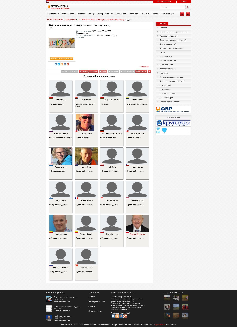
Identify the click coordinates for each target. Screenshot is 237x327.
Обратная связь (95, 311)
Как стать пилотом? (168, 44)
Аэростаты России (167, 69)
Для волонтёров (166, 98)
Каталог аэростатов (168, 61)
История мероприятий (169, 36)
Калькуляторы (168, 14)
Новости (163, 28)
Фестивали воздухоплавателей (173, 40)
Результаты (142, 71)
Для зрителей (165, 85)
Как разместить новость (170, 102)
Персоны (64, 14)
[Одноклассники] (62, 64)
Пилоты (94, 71)
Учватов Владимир (137, 234)
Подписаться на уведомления (61, 58)
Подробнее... (145, 67)
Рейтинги (109, 14)
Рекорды (91, 14)
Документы (145, 14)
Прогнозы (156, 14)
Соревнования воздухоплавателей (174, 32)
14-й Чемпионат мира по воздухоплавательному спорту (80, 25)
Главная (91, 297)
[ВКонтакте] (56, 64)
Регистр (100, 14)
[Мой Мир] (65, 64)
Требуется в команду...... (64, 316)
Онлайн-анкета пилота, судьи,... (67, 307)
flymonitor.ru (160, 325)
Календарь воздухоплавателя (172, 81)
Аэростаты (81, 14)
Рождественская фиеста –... (65, 297)
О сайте (91, 306)
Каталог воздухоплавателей (171, 48)
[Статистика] (149, 71)
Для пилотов (165, 89)
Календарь (134, 14)
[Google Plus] (68, 64)
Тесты (72, 14)
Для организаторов (168, 93)
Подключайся (165, 2)
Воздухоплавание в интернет (172, 77)
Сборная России (121, 14)
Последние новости (96, 302)
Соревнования (53, 14)
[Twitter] (59, 64)
